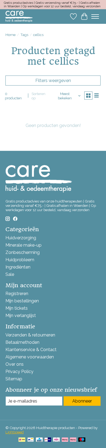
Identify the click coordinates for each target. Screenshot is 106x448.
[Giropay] (47, 440)
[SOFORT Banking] (73, 440)
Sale (9, 274)
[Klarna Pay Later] (65, 440)
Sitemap (13, 378)
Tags (24, 34)
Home (10, 34)
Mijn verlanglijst (20, 315)
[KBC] (39, 440)
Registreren (16, 293)
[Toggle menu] (95, 16)
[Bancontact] (30, 440)
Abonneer (82, 401)
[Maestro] (81, 440)
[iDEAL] (21, 440)
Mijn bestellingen (22, 300)
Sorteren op (38, 95)
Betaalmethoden (22, 342)
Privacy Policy (19, 371)
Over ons (14, 364)
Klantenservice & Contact (31, 349)
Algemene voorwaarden (29, 356)
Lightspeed (14, 432)
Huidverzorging (20, 237)
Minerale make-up (23, 245)
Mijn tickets (16, 308)
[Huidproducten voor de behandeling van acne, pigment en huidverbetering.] (19, 16)
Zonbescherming (22, 252)
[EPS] (56, 440)
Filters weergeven (53, 80)
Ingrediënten (17, 267)
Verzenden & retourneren (30, 335)
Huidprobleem (19, 259)
